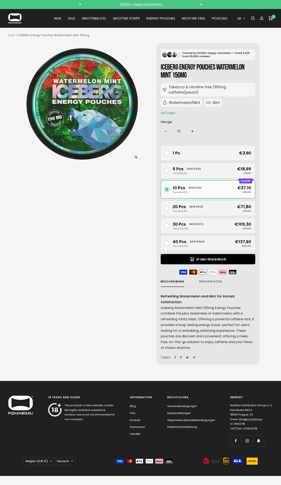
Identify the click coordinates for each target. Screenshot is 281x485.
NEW (57, 18)
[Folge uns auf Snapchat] (258, 440)
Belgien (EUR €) (37, 461)
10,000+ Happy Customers (141, 4)
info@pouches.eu (250, 419)
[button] (208, 153)
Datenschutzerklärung (182, 427)
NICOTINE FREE (193, 18)
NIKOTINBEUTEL (94, 18)
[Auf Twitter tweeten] (187, 357)
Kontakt (135, 420)
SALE (71, 18)
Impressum (137, 427)
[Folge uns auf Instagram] (247, 440)
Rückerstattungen (179, 413)
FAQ (132, 413)
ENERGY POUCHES (160, 18)
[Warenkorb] (270, 18)
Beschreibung (172, 281)
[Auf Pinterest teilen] (181, 357)
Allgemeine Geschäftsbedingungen (191, 420)
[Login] (262, 18)
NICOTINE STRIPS (126, 18)
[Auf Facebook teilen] (175, 357)
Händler (135, 434)
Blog (133, 406)
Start (11, 35)
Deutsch (63, 461)
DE (239, 18)
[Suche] (253, 18)
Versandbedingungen (182, 406)
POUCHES (219, 18)
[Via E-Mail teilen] (194, 357)
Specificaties (210, 281)
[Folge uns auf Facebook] (236, 440)
